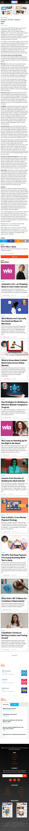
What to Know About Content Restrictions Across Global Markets (14, 363)
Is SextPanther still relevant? (10, 714)
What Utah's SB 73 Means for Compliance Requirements (14, 600)
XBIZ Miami (21, 789)
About (14, 761)
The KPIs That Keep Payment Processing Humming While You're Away (14, 557)
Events (3, 666)
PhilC (2, 23)
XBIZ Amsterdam (6, 671)
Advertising (14, 757)
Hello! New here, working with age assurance (14, 734)
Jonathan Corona (6, 337)
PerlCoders (21, 229)
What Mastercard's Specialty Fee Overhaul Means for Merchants (14, 321)
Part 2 (9, 224)
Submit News (15, 755)
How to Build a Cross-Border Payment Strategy (14, 519)
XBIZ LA (21, 787)
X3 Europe (4, 679)
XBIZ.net (3, 700)
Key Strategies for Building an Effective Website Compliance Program (14, 404)
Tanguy (4, 494)
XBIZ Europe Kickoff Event (9, 708)
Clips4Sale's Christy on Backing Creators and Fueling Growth (14, 635)
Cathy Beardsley (6, 378)
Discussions (6, 704)
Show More (14, 655)
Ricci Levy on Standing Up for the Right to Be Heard (14, 442)
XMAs (21, 796)
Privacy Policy (14, 763)
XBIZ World (7, 792)
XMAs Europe (5, 688)
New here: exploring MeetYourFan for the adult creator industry (13, 728)
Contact (14, 759)
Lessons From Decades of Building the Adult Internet (13, 479)
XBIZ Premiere (7, 794)
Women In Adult (6, 295)
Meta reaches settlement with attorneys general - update (13, 720)
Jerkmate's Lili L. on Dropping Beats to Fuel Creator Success (14, 285)
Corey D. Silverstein (7, 417)
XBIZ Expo (21, 794)
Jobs (14, 704)
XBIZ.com (8, 787)
